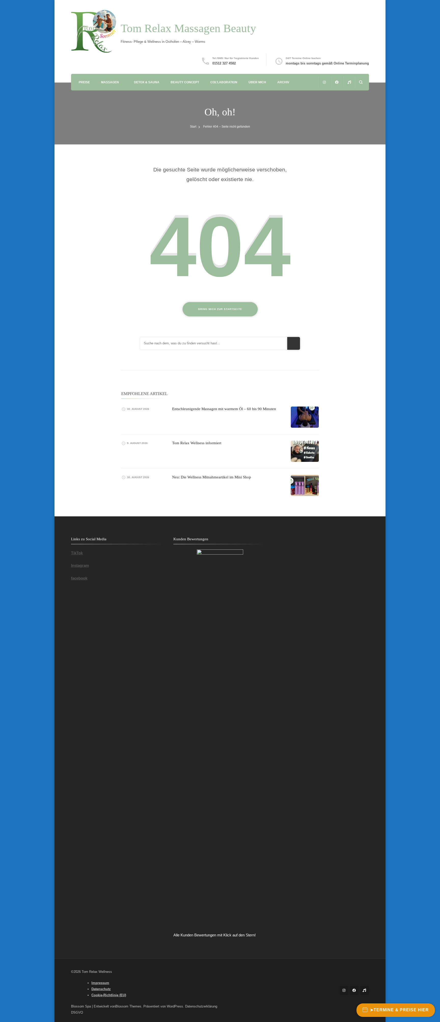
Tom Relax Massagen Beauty (188, 28)
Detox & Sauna (146, 82)
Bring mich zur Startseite (220, 309)
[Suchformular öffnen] (360, 82)
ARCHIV (283, 82)
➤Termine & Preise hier (399, 1010)
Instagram (80, 565)
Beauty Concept (185, 82)
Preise (84, 82)
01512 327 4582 (224, 63)
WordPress (175, 1006)
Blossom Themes (128, 1006)
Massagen (110, 82)
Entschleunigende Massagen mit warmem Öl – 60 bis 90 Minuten (224, 409)
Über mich (257, 82)
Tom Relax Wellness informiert (196, 443)
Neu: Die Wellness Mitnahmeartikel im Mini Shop (211, 477)
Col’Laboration (223, 82)
